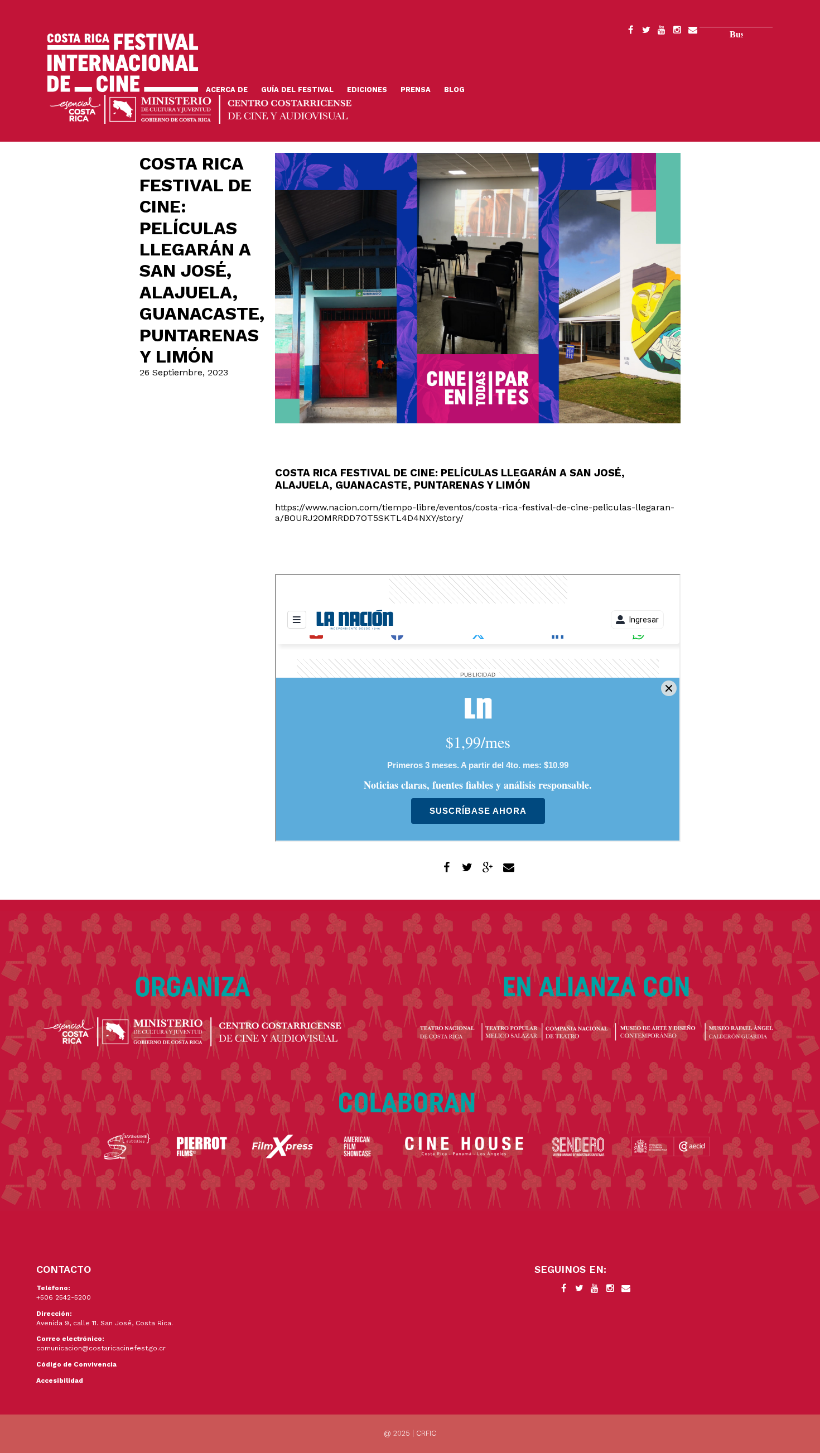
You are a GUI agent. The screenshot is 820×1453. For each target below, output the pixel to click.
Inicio (122, 62)
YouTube (661, 31)
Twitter (646, 31)
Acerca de (227, 89)
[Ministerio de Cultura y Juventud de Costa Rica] (200, 108)
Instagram (677, 31)
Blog (454, 89)
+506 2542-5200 (63, 1297)
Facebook (630, 31)
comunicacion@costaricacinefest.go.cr (101, 1348)
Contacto (693, 31)
